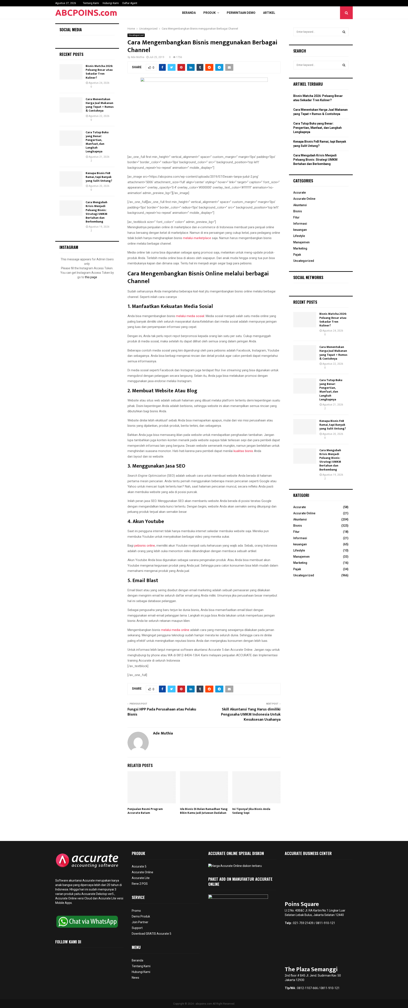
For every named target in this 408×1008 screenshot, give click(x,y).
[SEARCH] (343, 32)
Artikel (269, 12)
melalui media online (175, 630)
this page (91, 277)
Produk (209, 12)
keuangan (300, 229)
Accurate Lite (141, 878)
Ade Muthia (137, 57)
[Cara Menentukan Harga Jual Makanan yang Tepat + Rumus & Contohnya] (71, 105)
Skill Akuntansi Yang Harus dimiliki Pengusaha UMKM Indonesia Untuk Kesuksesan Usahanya (250, 714)
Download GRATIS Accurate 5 (151, 933)
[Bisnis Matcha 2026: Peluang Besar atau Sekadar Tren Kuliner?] (71, 71)
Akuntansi (300, 205)
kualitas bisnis (243, 451)
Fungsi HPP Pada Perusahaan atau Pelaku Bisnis (162, 712)
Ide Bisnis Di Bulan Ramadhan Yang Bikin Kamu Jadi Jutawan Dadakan (204, 811)
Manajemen (301, 242)
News (135, 977)
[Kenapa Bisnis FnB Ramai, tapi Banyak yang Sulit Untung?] (71, 179)
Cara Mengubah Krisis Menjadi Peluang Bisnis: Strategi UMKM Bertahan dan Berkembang (96, 212)
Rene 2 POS (140, 883)
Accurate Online (304, 198)
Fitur (296, 217)
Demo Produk (141, 916)
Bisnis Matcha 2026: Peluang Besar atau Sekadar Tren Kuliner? (99, 72)
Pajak (297, 254)
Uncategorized (136, 35)
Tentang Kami (91, 3)
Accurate (299, 192)
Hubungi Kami (111, 3)
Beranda (189, 12)
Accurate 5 (139, 866)
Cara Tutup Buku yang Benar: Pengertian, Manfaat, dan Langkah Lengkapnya (97, 142)
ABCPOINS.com (86, 12)
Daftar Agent (129, 3)
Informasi (300, 223)
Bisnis (297, 211)
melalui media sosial (190, 316)
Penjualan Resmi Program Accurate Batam (145, 811)
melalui (197, 238)
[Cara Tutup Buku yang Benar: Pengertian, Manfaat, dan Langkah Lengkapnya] (71, 138)
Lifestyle (299, 236)
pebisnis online (144, 545)
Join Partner (140, 922)
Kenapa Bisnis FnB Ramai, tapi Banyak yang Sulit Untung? (99, 177)
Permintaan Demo (241, 12)
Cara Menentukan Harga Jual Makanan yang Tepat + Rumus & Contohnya (100, 105)
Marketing (300, 248)
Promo (136, 910)
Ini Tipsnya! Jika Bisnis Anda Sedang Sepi (251, 811)
